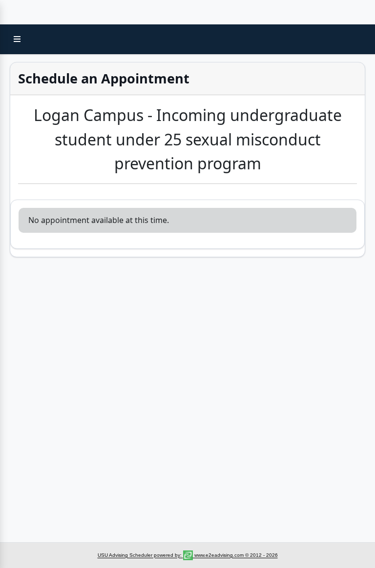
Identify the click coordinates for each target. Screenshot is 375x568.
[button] (17, 39)
